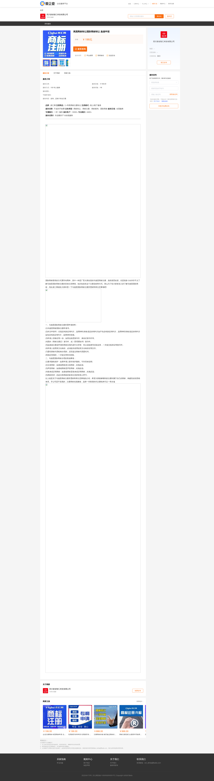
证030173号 (87, 775)
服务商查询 (114, 765)
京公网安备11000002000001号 (104, 775)
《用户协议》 (157, 101)
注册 (172, 3)
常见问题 (60, 763)
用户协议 (86, 763)
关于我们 (113, 763)
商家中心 (162, 3)
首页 (129, 3)
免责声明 (86, 765)
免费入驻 (154, 3)
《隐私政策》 (165, 101)
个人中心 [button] (144, 4)
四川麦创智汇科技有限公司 (57, 14)
